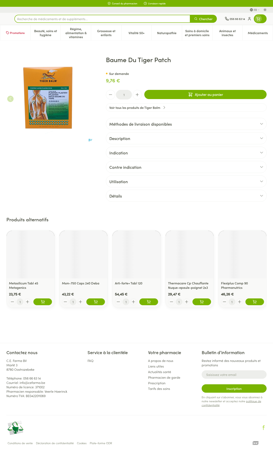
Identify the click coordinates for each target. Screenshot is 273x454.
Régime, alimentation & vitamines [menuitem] (78, 33)
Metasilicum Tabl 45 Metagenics (23, 285)
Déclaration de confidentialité (55, 443)
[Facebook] (264, 428)
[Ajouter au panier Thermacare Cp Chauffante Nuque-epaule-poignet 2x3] (201, 301)
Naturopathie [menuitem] (169, 34)
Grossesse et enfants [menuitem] (109, 33)
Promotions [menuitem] (17, 33)
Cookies (82, 443)
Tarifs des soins (159, 388)
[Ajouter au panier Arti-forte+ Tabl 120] (148, 301)
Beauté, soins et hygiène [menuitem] (47, 33)
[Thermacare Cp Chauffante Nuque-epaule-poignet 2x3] (189, 254)
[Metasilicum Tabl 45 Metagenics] (30, 254)
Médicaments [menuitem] (260, 34)
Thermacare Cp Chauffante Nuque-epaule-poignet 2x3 (188, 285)
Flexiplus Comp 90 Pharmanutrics (234, 285)
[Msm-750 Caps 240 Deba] (83, 254)
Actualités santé (159, 372)
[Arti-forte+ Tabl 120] (136, 254)
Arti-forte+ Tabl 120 (128, 283)
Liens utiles (156, 366)
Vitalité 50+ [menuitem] (140, 34)
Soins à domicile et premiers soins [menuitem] (198, 33)
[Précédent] (10, 99)
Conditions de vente (20, 443)
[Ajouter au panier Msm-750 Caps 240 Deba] (95, 301)
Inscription (234, 388)
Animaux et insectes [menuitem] (230, 33)
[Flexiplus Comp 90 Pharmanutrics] (242, 254)
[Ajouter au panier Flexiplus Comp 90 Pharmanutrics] (254, 301)
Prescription (156, 383)
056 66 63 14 (32, 378)
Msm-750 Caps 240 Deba (80, 283)
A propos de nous (160, 360)
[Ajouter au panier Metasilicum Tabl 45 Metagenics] (42, 301)
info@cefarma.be (32, 382)
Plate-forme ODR (101, 443)
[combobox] (102, 19)
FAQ (91, 360)
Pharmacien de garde (164, 377)
